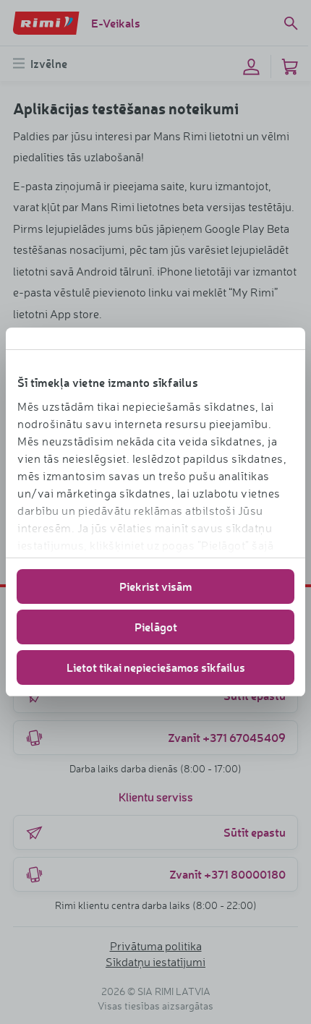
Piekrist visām (155, 586)
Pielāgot (156, 626)
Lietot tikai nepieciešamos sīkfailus (156, 667)
